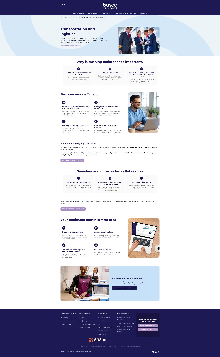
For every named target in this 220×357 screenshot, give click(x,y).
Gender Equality (66, 324)
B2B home (102, 334)
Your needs (106, 13)
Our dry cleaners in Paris (125, 323)
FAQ (99, 324)
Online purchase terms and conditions (130, 346)
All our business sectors (72, 17)
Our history (64, 318)
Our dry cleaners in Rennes (123, 319)
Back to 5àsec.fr (78, 13)
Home (62, 17)
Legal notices (83, 346)
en (64, 4)
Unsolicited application (87, 324)
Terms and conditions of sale (98, 346)
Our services (92, 13)
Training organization (86, 327)
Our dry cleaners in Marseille (123, 330)
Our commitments (66, 321)
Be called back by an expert (71, 46)
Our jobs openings (85, 321)
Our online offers (104, 318)
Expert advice (103, 331)
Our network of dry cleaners (126, 13)
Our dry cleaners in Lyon (125, 326)
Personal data (112, 346)
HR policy (82, 318)
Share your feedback (105, 327)
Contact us (143, 13)
